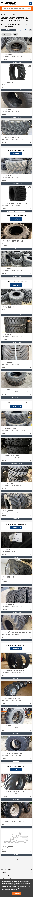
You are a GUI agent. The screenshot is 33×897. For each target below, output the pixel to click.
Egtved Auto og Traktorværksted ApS (16, 211)
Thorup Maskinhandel (16, 183)
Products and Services (7, 876)
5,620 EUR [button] (4, 339)
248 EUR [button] (4, 703)
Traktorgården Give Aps (16, 463)
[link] (16, 45)
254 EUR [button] (4, 180)
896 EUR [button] (4, 852)
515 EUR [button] (4, 758)
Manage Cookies (19, 888)
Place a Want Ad (16, 154)
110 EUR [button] (4, 208)
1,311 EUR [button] (4, 246)
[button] (8, 30)
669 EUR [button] (4, 114)
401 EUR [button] (4, 516)
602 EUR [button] (4, 460)
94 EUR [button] (4, 394)
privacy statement (6, 889)
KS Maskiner (16, 678)
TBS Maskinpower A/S (16, 117)
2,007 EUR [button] (4, 142)
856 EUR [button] (4, 367)
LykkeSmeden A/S (16, 62)
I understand (17, 893)
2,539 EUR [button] (4, 796)
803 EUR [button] (4, 554)
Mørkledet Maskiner (16, 397)
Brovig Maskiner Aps (16, 248)
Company (3, 872)
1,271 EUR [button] (4, 59)
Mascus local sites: (9, 869)
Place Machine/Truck (30, 3)
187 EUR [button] (4, 488)
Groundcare (7, 15)
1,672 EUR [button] (4, 637)
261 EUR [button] (4, 273)
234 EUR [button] (4, 312)
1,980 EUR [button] (4, 609)
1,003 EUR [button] (4, 582)
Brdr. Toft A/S (16, 854)
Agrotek (16, 557)
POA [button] (3, 675)
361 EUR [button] (4, 433)
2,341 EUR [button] (4, 87)
